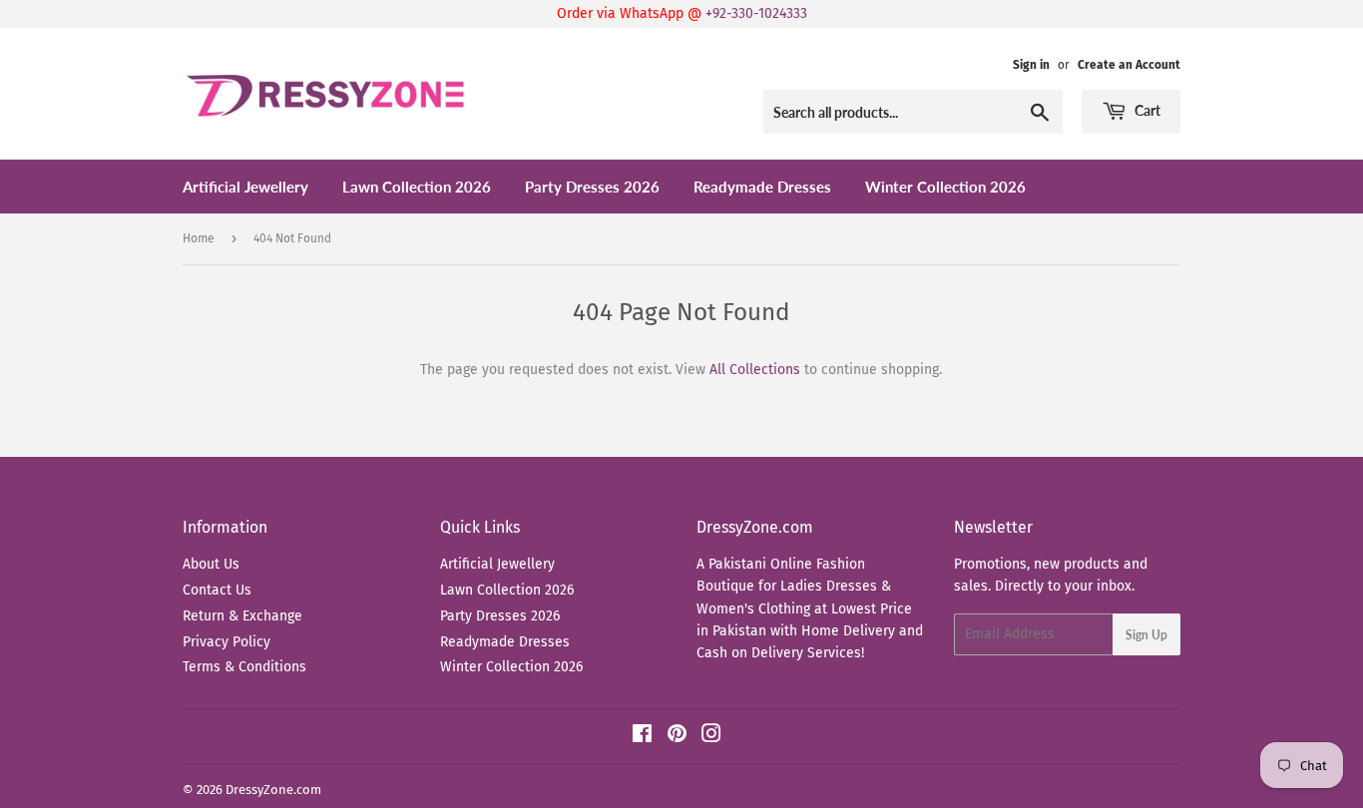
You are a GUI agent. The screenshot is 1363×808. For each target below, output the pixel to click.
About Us (211, 564)
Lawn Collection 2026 (416, 187)
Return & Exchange (242, 615)
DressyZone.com (273, 789)
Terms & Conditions (244, 666)
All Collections (754, 369)
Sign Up (1146, 634)
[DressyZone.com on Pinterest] (677, 736)
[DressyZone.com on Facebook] (642, 736)
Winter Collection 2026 (945, 187)
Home (199, 238)
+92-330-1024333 (756, 13)
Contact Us (217, 590)
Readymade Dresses (762, 187)
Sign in (1031, 65)
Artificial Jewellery (245, 187)
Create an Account (1129, 65)
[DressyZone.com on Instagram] (711, 736)
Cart (1146, 110)
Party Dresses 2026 (592, 187)
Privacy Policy (226, 641)
